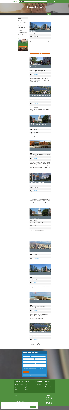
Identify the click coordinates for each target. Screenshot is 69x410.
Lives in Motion (20, 30)
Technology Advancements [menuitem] (39, 386)
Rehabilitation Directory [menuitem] (38, 384)
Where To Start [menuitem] (47, 388)
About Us (15, 395)
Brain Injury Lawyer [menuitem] (47, 384)
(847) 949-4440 (36, 103)
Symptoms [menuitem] (16, 387)
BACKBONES (20, 20)
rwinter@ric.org (36, 191)
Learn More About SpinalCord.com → (19, 401)
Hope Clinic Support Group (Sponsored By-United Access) (22, 28)
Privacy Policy (34, 404)
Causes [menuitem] (16, 386)
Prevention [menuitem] (36, 387)
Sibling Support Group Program (22, 38)
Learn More (40, 53)
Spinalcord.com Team (34, 18)
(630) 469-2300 (36, 74)
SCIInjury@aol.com (36, 258)
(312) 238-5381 (36, 190)
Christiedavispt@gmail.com (37, 133)
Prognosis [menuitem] (16, 389)
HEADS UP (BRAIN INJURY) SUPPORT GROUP (22, 25)
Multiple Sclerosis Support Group (22, 32)
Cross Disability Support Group (22, 22)
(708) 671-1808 (36, 257)
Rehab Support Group (21, 34)
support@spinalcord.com (50, 400)
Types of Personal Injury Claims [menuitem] (48, 386)
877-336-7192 (48, 399)
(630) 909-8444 (36, 158)
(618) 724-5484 (36, 37)
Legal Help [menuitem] (17, 390)
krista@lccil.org (36, 339)
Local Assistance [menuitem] (47, 390)
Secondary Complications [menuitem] (19, 384)
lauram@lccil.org (36, 104)
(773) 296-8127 (36, 282)
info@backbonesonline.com (37, 39)
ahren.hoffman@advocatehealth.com (39, 283)
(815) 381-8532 (36, 310)
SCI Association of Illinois (21, 36)
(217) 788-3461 (36, 226)
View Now (48, 14)
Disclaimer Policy (28, 375)
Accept (33, 406)
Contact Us (49, 395)
